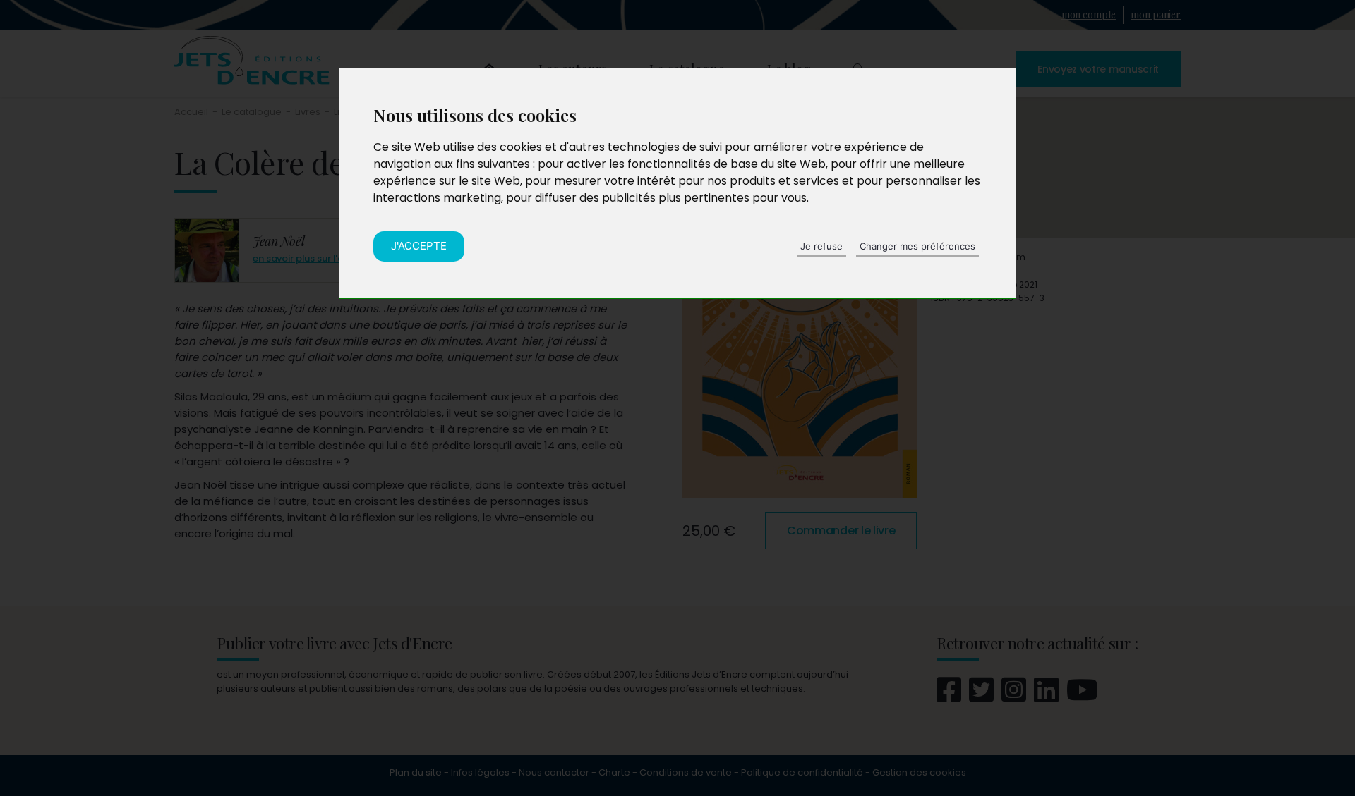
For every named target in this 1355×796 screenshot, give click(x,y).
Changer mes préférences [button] (917, 246)
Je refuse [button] (821, 246)
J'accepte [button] (419, 245)
